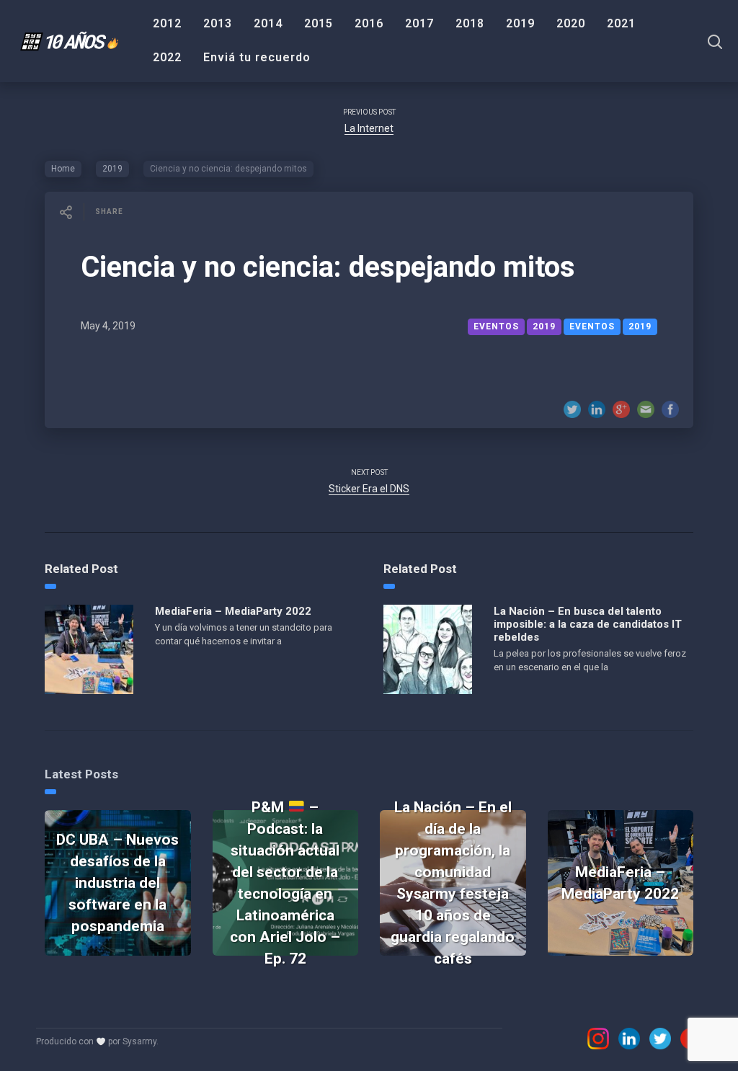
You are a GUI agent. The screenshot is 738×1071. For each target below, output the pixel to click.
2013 (217, 23)
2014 (268, 23)
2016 (369, 23)
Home (63, 169)
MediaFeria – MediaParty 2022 (233, 611)
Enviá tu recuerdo (257, 57)
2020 (570, 23)
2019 (520, 23)
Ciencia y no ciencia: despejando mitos (328, 267)
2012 (167, 23)
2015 (318, 23)
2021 (621, 23)
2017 (419, 23)
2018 (469, 23)
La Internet (369, 128)
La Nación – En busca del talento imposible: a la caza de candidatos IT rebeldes (588, 624)
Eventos (592, 326)
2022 (167, 57)
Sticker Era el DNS (369, 488)
